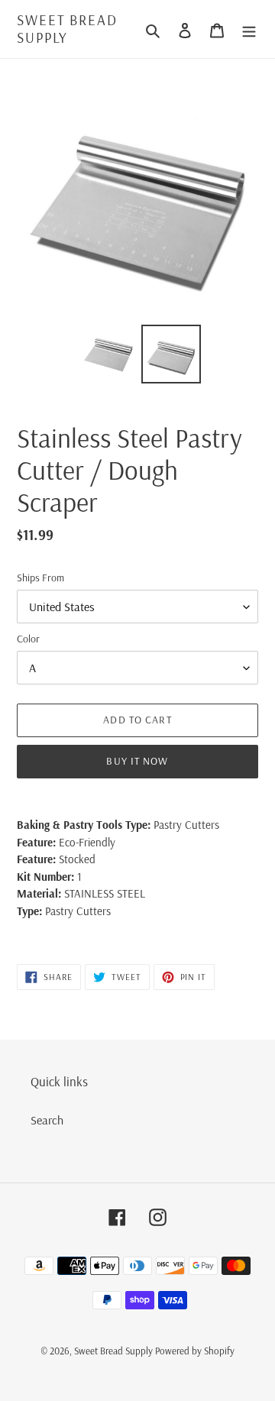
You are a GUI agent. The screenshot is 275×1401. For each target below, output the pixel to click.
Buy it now (137, 761)
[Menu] (249, 29)
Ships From (40, 577)
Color (28, 638)
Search (47, 1120)
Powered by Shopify (195, 1350)
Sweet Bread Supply (67, 29)
